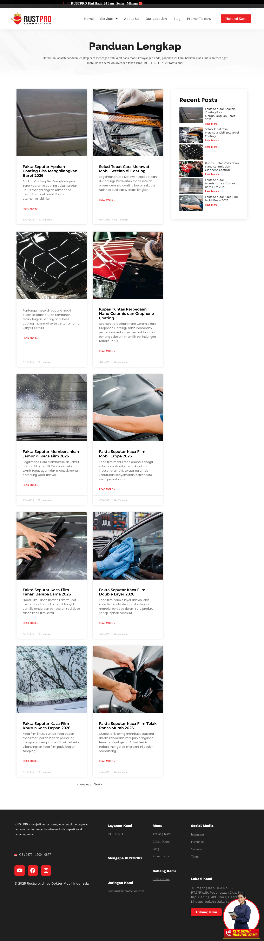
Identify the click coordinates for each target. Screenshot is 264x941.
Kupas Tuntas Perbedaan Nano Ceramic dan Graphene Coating (126, 313)
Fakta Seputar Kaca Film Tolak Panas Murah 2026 (128, 725)
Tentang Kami (162, 834)
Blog (176, 19)
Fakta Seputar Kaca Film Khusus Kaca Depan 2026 (46, 725)
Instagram (197, 834)
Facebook (197, 842)
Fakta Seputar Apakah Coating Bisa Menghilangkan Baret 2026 (50, 171)
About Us (131, 19)
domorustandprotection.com (126, 891)
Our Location (156, 19)
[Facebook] (33, 870)
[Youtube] (19, 870)
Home (89, 19)
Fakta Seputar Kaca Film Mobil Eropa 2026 (122, 453)
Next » (98, 784)
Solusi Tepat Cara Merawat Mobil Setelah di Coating (124, 168)
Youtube (196, 849)
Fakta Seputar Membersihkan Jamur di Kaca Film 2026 (51, 453)
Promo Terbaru (199, 19)
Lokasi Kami (161, 841)
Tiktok (195, 856)
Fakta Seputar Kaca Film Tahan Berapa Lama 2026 (47, 592)
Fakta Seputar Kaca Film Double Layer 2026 (122, 592)
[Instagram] (46, 870)
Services (106, 19)
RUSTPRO (115, 834)
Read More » (31, 208)
